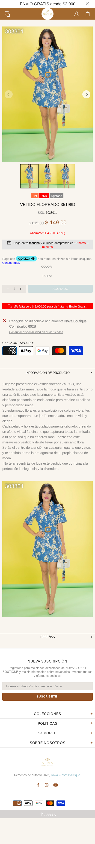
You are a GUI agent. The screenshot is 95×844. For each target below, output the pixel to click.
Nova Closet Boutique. (66, 775)
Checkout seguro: (18, 343)
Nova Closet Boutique (47, 14)
